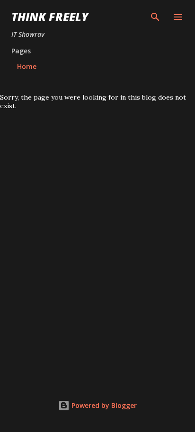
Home (26, 66)
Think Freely (50, 17)
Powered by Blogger (103, 405)
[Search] (155, 17)
